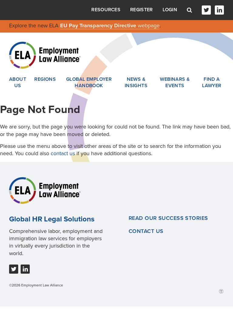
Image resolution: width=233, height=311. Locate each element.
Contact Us (146, 231)
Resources (105, 10)
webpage (149, 25)
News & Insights (136, 82)
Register (141, 10)
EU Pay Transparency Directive (99, 25)
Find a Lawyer (211, 82)
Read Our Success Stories (168, 218)
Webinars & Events (175, 82)
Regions (45, 79)
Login (170, 10)
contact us (63, 153)
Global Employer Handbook (89, 82)
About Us (17, 82)
